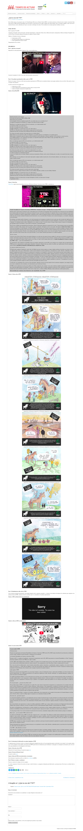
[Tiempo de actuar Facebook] (68, 3)
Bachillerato (14, 773)
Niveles (43, 13)
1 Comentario (59, 773)
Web (9, 815)
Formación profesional (40, 773)
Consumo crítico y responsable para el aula (16, 777)
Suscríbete (59, 13)
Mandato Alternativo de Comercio (16, 732)
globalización (51, 773)
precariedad (55, 773)
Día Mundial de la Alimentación (68, 777)
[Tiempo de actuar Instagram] (74, 3)
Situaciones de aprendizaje (30, 13)
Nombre (10, 806)
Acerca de (53, 13)
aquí (30, 750)
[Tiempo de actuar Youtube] (71, 3)
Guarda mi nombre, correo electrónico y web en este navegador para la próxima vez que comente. (25, 820)
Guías (38, 13)
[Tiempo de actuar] (26, 6)
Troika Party (10, 184)
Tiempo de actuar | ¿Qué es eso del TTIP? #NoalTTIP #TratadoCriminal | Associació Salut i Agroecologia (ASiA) (34, 786)
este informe (30, 758)
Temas (48, 13)
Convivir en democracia (33, 773)
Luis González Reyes (20, 19)
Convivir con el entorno (19, 773)
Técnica (45, 773)
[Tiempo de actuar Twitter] (66, 3)
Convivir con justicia (26, 773)
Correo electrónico (11, 810)
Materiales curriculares (12, 13)
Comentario (10, 794)
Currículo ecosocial (21, 13)
